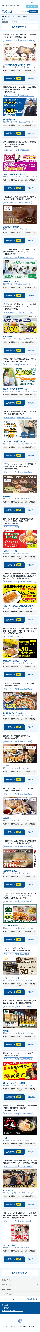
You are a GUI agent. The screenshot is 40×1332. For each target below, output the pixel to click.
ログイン (22, 11)
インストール (32, 6)
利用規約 (5, 1308)
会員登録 (33, 11)
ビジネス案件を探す (32, 1299)
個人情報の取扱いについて (12, 1310)
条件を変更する (18, 1273)
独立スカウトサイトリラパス (12, 1299)
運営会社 (5, 1305)
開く (32, 2)
